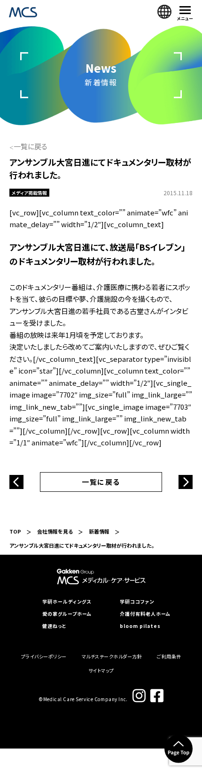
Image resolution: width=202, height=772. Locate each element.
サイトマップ (101, 670)
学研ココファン (137, 601)
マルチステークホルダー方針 (112, 656)
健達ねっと (54, 626)
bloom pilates (140, 626)
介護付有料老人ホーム (145, 614)
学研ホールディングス (66, 601)
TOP (15, 531)
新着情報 (99, 531)
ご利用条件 (169, 656)
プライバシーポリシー (44, 656)
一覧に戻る (30, 146)
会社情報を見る (55, 531)
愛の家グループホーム (67, 614)
